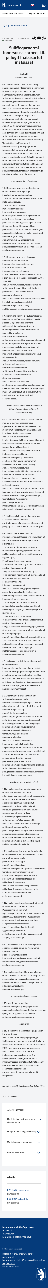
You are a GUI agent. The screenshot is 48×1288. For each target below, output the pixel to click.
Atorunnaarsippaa (15, 1152)
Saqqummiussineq (37, 13)
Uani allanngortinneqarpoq (19, 1142)
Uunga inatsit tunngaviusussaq (21, 1131)
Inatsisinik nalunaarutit (13, 13)
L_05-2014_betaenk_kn (17, 1199)
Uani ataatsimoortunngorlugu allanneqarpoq (21, 1120)
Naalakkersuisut (10, 1266)
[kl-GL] (32, 5)
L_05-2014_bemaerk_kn (18, 1190)
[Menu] (43, 5)
